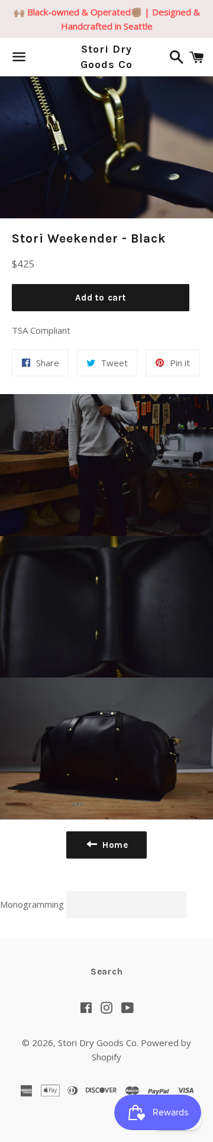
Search (107, 971)
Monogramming (33, 904)
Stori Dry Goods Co (106, 56)
